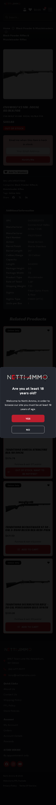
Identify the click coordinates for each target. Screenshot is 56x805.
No (28, 429)
